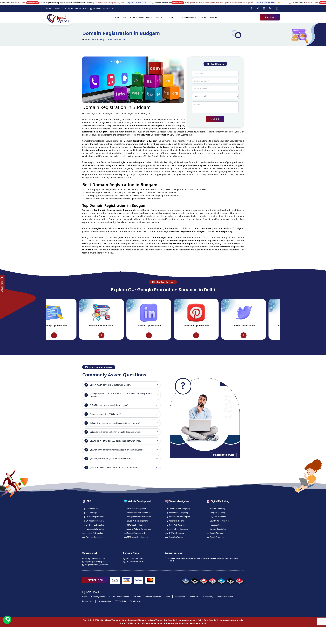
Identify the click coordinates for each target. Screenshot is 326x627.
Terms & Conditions (225, 597)
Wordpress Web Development (139, 517)
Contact (214, 17)
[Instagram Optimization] (258, 312)
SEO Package (91, 513)
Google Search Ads (102, 192)
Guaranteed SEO (92, 509)
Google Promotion (190, 162)
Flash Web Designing (177, 537)
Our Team (137, 597)
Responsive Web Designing (179, 517)
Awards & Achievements (119, 597)
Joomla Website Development (139, 529)
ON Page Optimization (95, 521)
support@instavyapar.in (95, 561)
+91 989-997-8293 (79, 8)
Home (117, 17)
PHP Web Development (136, 509)
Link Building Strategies (95, 517)
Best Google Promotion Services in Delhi (186, 623)
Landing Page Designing (178, 529)
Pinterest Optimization (163, 325)
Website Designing (164, 17)
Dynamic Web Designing (178, 513)
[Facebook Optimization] (68, 312)
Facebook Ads (215, 525)
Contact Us (193, 597)
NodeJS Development (136, 533)
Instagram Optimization (258, 325)
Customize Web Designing (179, 509)
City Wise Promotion (218, 517)
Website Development (140, 17)
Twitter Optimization (210, 325)
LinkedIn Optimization (116, 325)
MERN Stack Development (137, 537)
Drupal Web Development (137, 521)
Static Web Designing (177, 525)
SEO (124, 17)
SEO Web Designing (176, 533)
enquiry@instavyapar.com (96, 564)
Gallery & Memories (153, 597)
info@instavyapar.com (103, 8)
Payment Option (104, 601)
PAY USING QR (95, 580)
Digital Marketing (185, 17)
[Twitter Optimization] (210, 312)
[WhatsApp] (7, 620)
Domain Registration (218, 529)
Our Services (180, 597)
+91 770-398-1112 (24, 2)
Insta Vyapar (88, 162)
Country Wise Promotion (219, 521)
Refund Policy (87, 601)
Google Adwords (216, 533)
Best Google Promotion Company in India (223, 620)
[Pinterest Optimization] (163, 312)
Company (203, 17)
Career (167, 597)
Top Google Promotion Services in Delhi (183, 620)
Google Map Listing (217, 513)
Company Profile (98, 597)
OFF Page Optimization (95, 525)
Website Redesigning (177, 521)
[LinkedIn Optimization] (115, 312)
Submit (215, 118)
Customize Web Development (139, 513)
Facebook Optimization (68, 325)
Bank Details (135, 601)
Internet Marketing (217, 509)
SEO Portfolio (120, 601)
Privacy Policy (207, 597)
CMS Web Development (136, 525)
